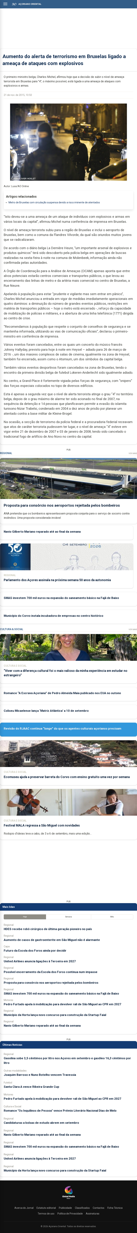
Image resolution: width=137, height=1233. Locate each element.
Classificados (82, 1207)
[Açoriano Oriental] (68, 1199)
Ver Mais (133, 453)
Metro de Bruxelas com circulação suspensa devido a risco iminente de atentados (54, 202)
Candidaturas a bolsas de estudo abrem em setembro (41, 1122)
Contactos (98, 1207)
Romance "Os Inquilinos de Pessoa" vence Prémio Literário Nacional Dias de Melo (60, 1110)
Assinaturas (92, 1213)
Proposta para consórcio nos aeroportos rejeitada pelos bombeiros (62, 505)
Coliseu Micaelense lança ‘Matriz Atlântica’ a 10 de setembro (46, 710)
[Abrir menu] (5, 4)
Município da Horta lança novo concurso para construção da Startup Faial (55, 1015)
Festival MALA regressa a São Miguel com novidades (42, 825)
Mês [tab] (112, 917)
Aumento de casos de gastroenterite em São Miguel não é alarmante (52, 940)
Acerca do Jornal (24, 1207)
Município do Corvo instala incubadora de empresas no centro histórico (53, 615)
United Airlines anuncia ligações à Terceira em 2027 (40, 961)
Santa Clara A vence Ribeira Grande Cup (31, 1086)
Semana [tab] (68, 917)
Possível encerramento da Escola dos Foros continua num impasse (50, 972)
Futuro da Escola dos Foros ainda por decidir (35, 950)
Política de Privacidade (70, 1213)
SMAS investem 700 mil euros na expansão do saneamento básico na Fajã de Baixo (61, 598)
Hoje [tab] (25, 917)
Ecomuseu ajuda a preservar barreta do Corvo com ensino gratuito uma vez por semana (67, 777)
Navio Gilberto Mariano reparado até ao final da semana (42, 531)
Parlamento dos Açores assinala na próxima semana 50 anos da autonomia (57, 580)
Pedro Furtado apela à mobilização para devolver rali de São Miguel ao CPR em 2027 (62, 1004)
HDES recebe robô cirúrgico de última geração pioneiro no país (48, 929)
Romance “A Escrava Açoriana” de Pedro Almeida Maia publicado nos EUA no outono (62, 693)
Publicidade (65, 1207)
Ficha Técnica (115, 1207)
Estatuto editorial (46, 1207)
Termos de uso (46, 1213)
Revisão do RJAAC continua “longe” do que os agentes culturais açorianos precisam (62, 728)
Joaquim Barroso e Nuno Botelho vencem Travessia (40, 1075)
